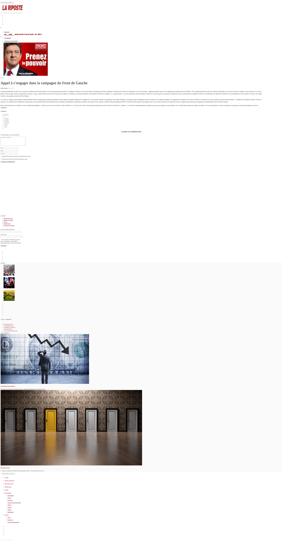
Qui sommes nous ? (8, 218)
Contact (5, 222)
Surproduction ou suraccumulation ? (8, 386)
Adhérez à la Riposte (8, 220)
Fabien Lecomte (4, 88)
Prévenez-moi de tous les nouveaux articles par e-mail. (14, 159)
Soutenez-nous (7, 223)
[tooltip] (6, 115)
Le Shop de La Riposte (9, 225)
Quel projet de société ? (5, 467)
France (2, 77)
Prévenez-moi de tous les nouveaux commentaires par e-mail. (16, 156)
